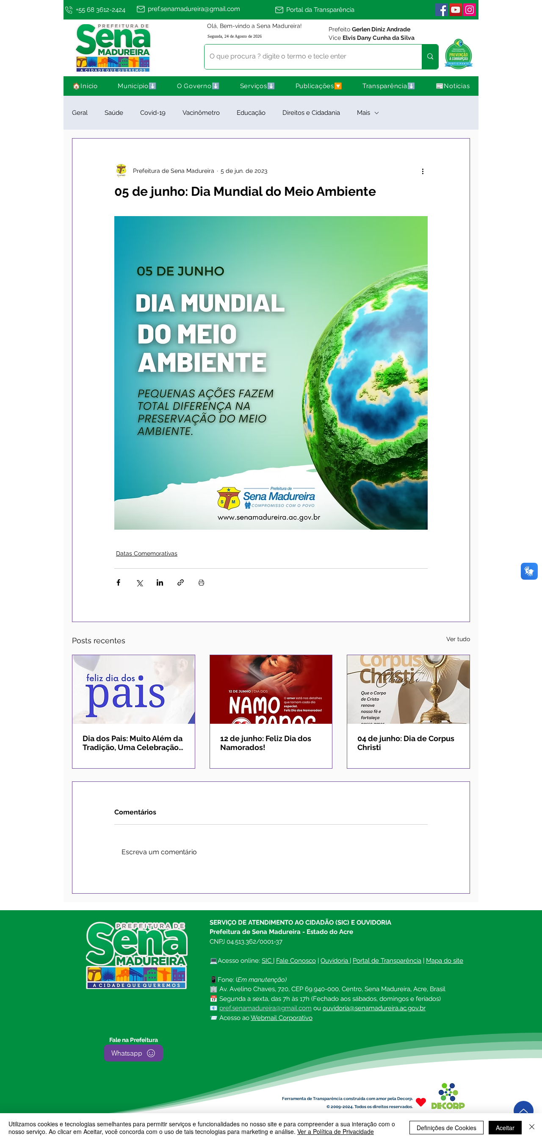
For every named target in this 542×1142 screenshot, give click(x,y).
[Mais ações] (423, 171)
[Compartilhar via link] (181, 582)
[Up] (524, 1111)
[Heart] (420, 1102)
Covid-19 (153, 113)
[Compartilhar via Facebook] (118, 582)
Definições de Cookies (446, 1127)
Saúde (114, 113)
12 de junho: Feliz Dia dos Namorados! (265, 743)
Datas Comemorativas (146, 553)
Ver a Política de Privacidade (335, 1131)
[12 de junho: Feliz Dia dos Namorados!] (271, 689)
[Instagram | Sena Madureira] (469, 9)
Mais (363, 113)
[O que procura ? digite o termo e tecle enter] (430, 56)
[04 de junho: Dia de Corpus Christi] (408, 689)
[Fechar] (532, 1127)
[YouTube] (455, 9)
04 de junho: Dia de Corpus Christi (405, 743)
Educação (251, 113)
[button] (137, 86)
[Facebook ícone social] (441, 9)
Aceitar (505, 1127)
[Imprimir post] (201, 582)
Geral (80, 113)
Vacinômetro (201, 113)
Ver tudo (458, 639)
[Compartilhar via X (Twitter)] (139, 582)
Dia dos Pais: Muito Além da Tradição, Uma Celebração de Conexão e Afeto (133, 743)
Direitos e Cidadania (311, 113)
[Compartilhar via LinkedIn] (160, 582)
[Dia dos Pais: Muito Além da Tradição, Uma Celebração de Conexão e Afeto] (133, 689)
